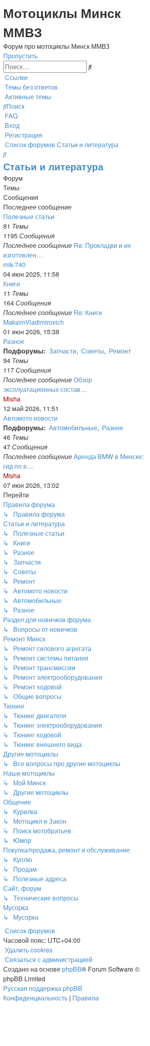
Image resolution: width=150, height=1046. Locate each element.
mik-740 (14, 264)
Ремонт (120, 350)
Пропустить (20, 55)
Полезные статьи (28, 216)
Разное (13, 341)
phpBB (72, 969)
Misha (11, 398)
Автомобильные (73, 427)
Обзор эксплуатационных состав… (47, 384)
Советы (92, 350)
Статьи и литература (53, 166)
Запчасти (62, 350)
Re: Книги (88, 312)
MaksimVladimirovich (33, 322)
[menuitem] (30, 87)
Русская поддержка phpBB (42, 988)
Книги (11, 283)
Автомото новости (30, 418)
